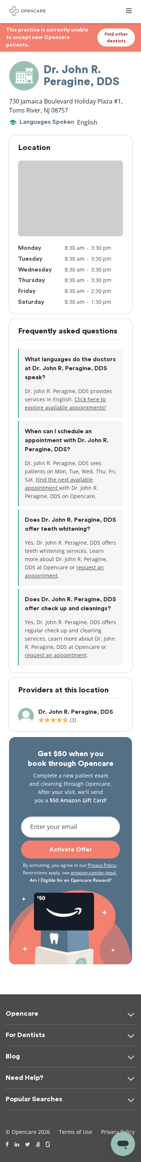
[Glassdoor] (48, 1144)
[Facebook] (7, 1144)
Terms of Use (75, 1131)
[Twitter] (27, 1144)
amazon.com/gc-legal (94, 872)
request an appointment (55, 655)
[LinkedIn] (17, 1144)
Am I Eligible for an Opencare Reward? (70, 880)
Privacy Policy (102, 865)
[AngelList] (38, 1144)
